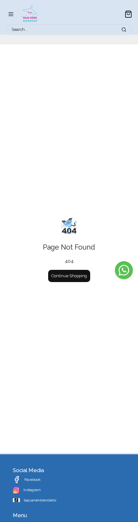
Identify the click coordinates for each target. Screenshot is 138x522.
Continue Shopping (69, 275)
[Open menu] (11, 14)
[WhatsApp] (124, 270)
